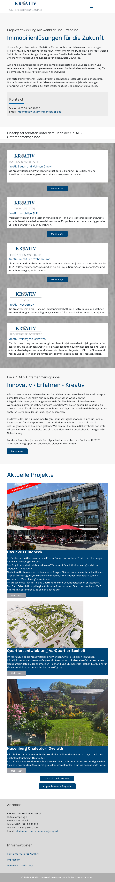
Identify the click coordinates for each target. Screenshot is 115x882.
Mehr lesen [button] (16, 595)
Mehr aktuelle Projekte (57, 778)
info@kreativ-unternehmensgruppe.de (39, 111)
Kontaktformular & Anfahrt (23, 853)
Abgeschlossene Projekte (57, 786)
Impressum (13, 859)
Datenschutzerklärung (20, 865)
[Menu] (91, 6)
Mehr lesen (57, 188)
